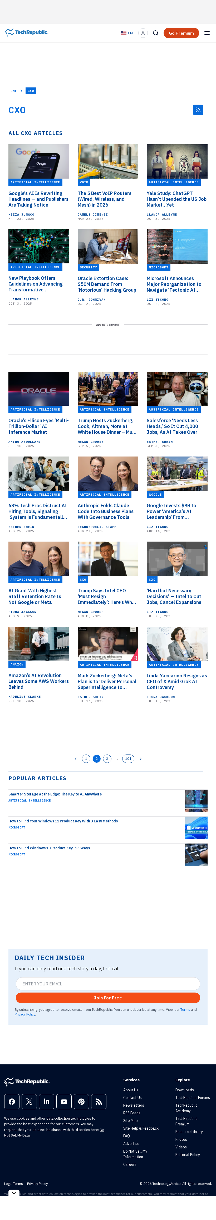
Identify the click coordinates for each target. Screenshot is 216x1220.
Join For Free (108, 997)
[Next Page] (140, 759)
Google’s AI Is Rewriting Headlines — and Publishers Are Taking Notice (38, 199)
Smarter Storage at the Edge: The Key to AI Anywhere (55, 794)
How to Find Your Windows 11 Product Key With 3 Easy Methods (63, 821)
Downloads (184, 1090)
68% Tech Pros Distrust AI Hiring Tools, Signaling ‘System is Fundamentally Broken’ (37, 511)
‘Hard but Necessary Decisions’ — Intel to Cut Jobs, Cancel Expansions (174, 596)
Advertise (131, 1143)
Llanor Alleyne (162, 214)
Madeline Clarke (24, 697)
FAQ (126, 1136)
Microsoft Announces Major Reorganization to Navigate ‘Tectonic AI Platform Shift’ (174, 284)
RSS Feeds (131, 1113)
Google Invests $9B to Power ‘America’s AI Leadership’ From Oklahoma (171, 511)
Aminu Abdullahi (24, 442)
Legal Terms (13, 1183)
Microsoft (16, 827)
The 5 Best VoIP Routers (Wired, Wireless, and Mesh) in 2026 (104, 199)
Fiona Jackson (22, 612)
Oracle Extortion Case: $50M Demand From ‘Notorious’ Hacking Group (107, 284)
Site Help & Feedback (141, 1128)
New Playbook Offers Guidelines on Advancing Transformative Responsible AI (35, 284)
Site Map (130, 1120)
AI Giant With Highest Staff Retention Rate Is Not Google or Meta (34, 596)
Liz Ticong (157, 299)
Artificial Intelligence (29, 800)
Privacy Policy (25, 1014)
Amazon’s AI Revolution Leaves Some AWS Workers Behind (38, 681)
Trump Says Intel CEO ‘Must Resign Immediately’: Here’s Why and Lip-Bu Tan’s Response (107, 596)
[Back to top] (205, 1204)
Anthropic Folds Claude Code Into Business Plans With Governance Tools (106, 511)
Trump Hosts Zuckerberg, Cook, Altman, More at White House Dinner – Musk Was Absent (107, 426)
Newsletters (133, 1105)
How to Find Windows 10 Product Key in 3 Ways (49, 848)
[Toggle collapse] (13, 1193)
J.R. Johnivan (92, 299)
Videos (181, 1147)
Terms (185, 1009)
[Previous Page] (75, 759)
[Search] (155, 33)
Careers (129, 1164)
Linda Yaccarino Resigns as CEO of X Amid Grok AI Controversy (177, 681)
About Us (130, 1090)
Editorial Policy (187, 1154)
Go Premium (181, 33)
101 (128, 758)
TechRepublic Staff (97, 527)
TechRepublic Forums (192, 1097)
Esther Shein (160, 442)
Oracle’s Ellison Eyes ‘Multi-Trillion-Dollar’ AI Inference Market (38, 426)
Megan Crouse (91, 442)
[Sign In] (143, 33)
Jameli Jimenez (93, 214)
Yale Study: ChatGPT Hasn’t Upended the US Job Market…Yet (177, 199)
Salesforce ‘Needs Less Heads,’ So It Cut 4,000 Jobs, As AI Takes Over (172, 426)
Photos (181, 1139)
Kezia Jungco (21, 214)
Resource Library (189, 1131)
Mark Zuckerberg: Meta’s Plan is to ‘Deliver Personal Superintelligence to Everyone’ (107, 681)
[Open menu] (207, 33)
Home (12, 91)
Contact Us (132, 1097)
